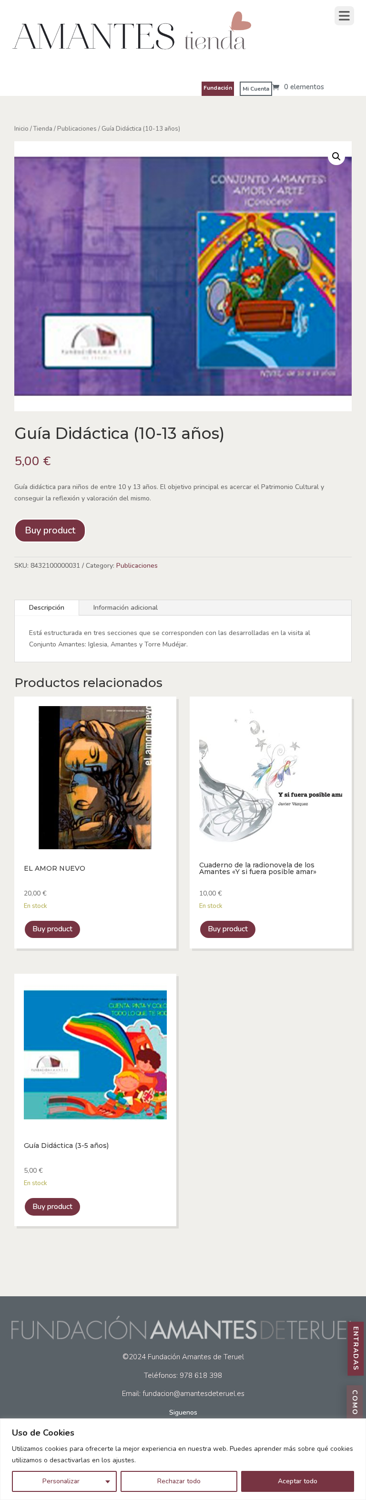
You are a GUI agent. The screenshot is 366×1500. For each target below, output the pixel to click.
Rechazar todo (179, 1481)
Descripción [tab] (46, 607)
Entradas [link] (355, 1349)
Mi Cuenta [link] (256, 89)
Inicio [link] (21, 129)
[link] (132, 58)
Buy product (50, 530)
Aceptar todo (297, 1481)
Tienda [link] (42, 129)
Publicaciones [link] (77, 129)
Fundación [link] (217, 88)
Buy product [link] (52, 929)
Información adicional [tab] (125, 607)
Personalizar (61, 1481)
